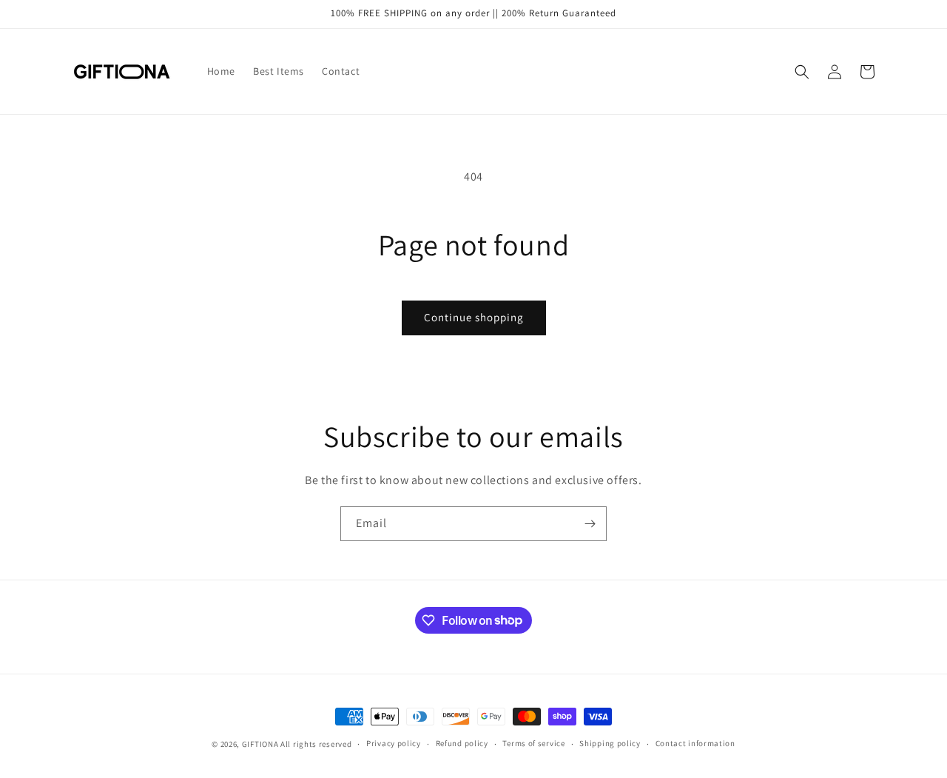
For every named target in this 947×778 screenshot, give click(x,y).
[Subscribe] (589, 523)
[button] (802, 72)
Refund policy (462, 743)
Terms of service (533, 743)
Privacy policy (393, 743)
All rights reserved (315, 744)
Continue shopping (474, 317)
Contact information (695, 743)
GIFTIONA (260, 744)
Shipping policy (610, 743)
